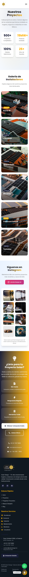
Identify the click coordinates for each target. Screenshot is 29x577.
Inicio (4, 495)
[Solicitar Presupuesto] (24, 572)
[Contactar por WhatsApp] (24, 565)
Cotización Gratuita (11, 555)
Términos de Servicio (15, 570)
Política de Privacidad (4, 570)
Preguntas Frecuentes (9, 501)
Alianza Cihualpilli (7, 503)
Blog (4, 506)
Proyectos (5, 498)
